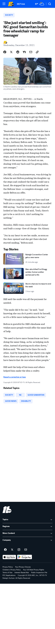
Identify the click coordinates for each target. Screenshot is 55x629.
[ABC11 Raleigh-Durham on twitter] (12, 550)
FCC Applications (9, 575)
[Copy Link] (37, 52)
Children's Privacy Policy (12, 570)
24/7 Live (21, 4)
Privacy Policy (8, 567)
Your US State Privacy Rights (33, 570)
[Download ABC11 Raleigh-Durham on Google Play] (24, 557)
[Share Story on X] (11, 52)
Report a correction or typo (14, 377)
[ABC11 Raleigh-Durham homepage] (11, 4)
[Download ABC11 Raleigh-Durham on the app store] (9, 557)
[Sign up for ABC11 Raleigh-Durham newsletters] (25, 550)
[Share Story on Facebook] (4, 52)
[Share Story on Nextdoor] (24, 52)
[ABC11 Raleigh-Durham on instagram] (19, 550)
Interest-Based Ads (22, 572)
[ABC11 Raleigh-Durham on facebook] (5, 550)
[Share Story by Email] (30, 52)
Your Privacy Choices (23, 567)
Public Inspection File (39, 572)
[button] (4, 4)
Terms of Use (7, 572)
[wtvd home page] (7, 509)
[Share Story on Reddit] (17, 52)
